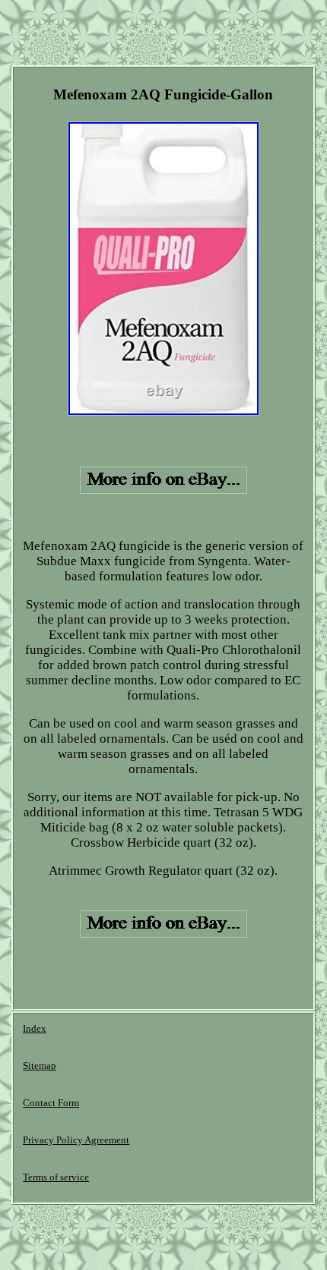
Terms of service (56, 1177)
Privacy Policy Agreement (76, 1140)
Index (34, 1028)
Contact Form (51, 1102)
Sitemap (39, 1065)
